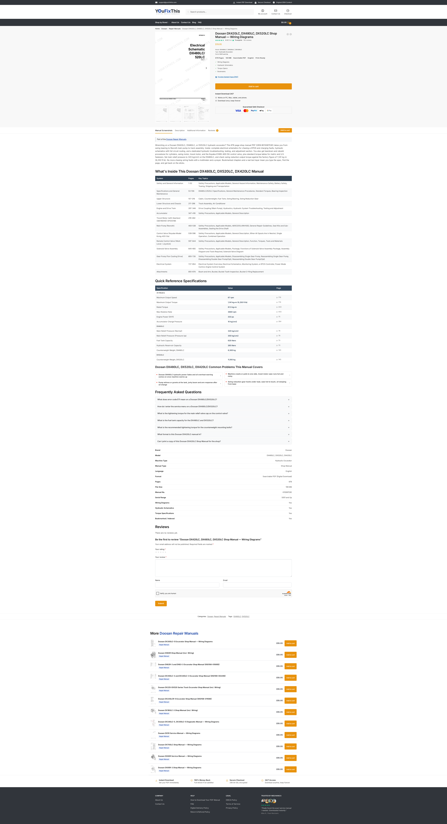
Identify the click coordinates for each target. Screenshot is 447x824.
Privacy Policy (232, 808)
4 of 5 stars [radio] (163, 552)
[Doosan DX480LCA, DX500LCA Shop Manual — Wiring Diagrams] (288, 34)
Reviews (211, 130)
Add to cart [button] (290, 643)
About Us (159, 800)
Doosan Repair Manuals (176, 139)
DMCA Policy (231, 800)
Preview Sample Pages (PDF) (228, 77)
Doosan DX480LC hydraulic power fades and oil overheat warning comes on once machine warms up (186, 376)
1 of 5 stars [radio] (156, 552)
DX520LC (245, 616)
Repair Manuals (175, 29)
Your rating (160, 549)
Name (157, 580)
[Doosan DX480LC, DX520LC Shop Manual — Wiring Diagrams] (290, 34)
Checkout (288, 14)
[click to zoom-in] (182, 68)
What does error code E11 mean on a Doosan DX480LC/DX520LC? (187, 399)
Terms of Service (233, 804)
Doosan (164, 29)
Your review (161, 557)
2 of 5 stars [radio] (158, 552)
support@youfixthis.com (167, 2)
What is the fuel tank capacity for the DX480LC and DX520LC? (185, 420)
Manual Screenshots (163, 130)
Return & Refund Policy (200, 812)
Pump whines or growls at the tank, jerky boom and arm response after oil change (188, 383)
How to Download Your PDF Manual (205, 800)
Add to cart (254, 86)
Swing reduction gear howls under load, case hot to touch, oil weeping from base (257, 383)
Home (157, 29)
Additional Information (196, 130)
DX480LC (237, 616)
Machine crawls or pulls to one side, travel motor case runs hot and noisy (255, 375)
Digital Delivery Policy (199, 808)
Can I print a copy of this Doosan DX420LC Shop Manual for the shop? (189, 441)
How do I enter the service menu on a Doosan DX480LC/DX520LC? (187, 406)
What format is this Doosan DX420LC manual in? (179, 434)
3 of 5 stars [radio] (161, 552)
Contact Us (275, 14)
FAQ (192, 804)
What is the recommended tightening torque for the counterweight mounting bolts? (194, 427)
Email (225, 580)
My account (262, 14)
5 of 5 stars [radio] (165, 552)
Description (180, 130)
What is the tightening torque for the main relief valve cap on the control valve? (192, 413)
